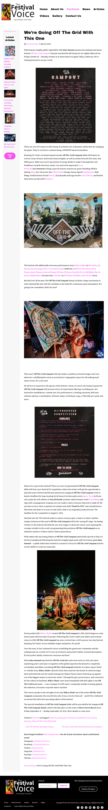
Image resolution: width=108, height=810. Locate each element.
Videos (44, 16)
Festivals (73, 9)
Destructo (53, 718)
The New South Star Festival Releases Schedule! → (83, 727)
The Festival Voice (51, 734)
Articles (98, 9)
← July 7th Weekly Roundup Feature (39, 727)
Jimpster (27, 721)
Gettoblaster (81, 718)
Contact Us (73, 16)
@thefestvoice (37, 748)
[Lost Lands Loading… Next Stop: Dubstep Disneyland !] (10, 93)
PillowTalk (51, 721)
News (86, 9)
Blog (33, 766)
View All (10, 156)
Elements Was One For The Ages (9, 84)
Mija (33, 721)
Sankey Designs (88, 789)
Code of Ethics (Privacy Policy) (24, 806)
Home (44, 9)
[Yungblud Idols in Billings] (10, 118)
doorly (60, 718)
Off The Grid (41, 721)
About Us (57, 9)
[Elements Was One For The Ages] (10, 74)
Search (41, 781)
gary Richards (69, 718)
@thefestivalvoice (39, 758)
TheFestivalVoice (39, 755)
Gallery (57, 16)
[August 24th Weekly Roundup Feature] (10, 51)
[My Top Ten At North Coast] (10, 138)
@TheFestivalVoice (42, 741)
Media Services (16, 802)
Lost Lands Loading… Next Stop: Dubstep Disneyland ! (9, 105)
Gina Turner (91, 718)
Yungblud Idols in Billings (7, 129)
